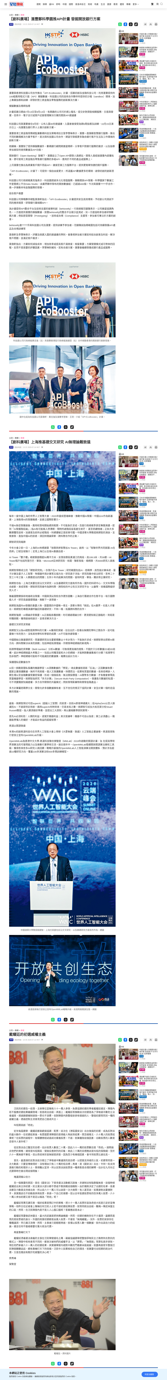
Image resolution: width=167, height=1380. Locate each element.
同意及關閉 (149, 1374)
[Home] (16, 4)
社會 (141, 40)
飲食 (141, 122)
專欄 (17, 15)
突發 (141, 95)
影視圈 (142, 54)
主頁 (11, 15)
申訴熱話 (143, 149)
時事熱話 (143, 81)
